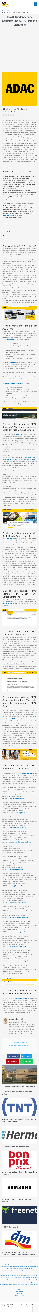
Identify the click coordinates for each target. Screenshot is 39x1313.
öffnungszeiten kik (34, 1284)
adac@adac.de (7, 215)
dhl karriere (27, 1270)
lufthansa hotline (4, 1284)
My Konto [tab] (5, 236)
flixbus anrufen (25, 1273)
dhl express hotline (23, 1268)
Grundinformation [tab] (8, 168)
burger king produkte (30, 1264)
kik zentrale (23, 1282)
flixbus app (32, 1273)
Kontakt (19, 1293)
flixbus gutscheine (12, 1275)
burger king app (8, 1261)
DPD (25, 459)
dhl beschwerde (34, 1266)
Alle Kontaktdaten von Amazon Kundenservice (18, 1086)
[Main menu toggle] (35, 4)
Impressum (19, 1291)
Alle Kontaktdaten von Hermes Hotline (16, 1147)
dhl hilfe (17, 1270)
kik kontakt (34, 1279)
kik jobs (29, 1279)
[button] (13, 1056)
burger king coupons (17, 1261)
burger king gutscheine (28, 1261)
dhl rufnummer (33, 1270)
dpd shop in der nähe (17, 1273)
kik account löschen (5, 1279)
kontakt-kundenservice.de (23, 1307)
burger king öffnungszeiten (19, 1266)
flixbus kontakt (34, 1275)
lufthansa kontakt (13, 1284)
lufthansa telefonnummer (23, 1284)
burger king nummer (19, 1264)
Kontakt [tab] (5, 224)
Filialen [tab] (5, 240)
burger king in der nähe (9, 1264)
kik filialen (24, 1279)
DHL (16, 459)
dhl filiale (31, 1268)
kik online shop (6, 1282)
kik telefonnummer (15, 1282)
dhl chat (7, 1268)
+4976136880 (6, 978)
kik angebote (14, 1279)
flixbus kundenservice (5, 1277)
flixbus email (4, 1275)
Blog (19, 1289)
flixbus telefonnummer (16, 1277)
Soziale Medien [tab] (7, 232)
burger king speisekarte (6, 1266)
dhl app (28, 1266)
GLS (22, 459)
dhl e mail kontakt (14, 1268)
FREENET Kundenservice (11, 1227)
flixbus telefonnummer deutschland (30, 1277)
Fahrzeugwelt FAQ (11, 339)
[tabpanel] (19, 196)
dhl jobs (22, 1270)
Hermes (32, 459)
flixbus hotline (20, 1275)
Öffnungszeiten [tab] (7, 228)
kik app (19, 1279)
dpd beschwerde (7, 1273)
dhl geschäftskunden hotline (8, 1270)
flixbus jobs (27, 1275)
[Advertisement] (19, 49)
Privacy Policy (19, 1295)
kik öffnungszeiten (31, 1282)
